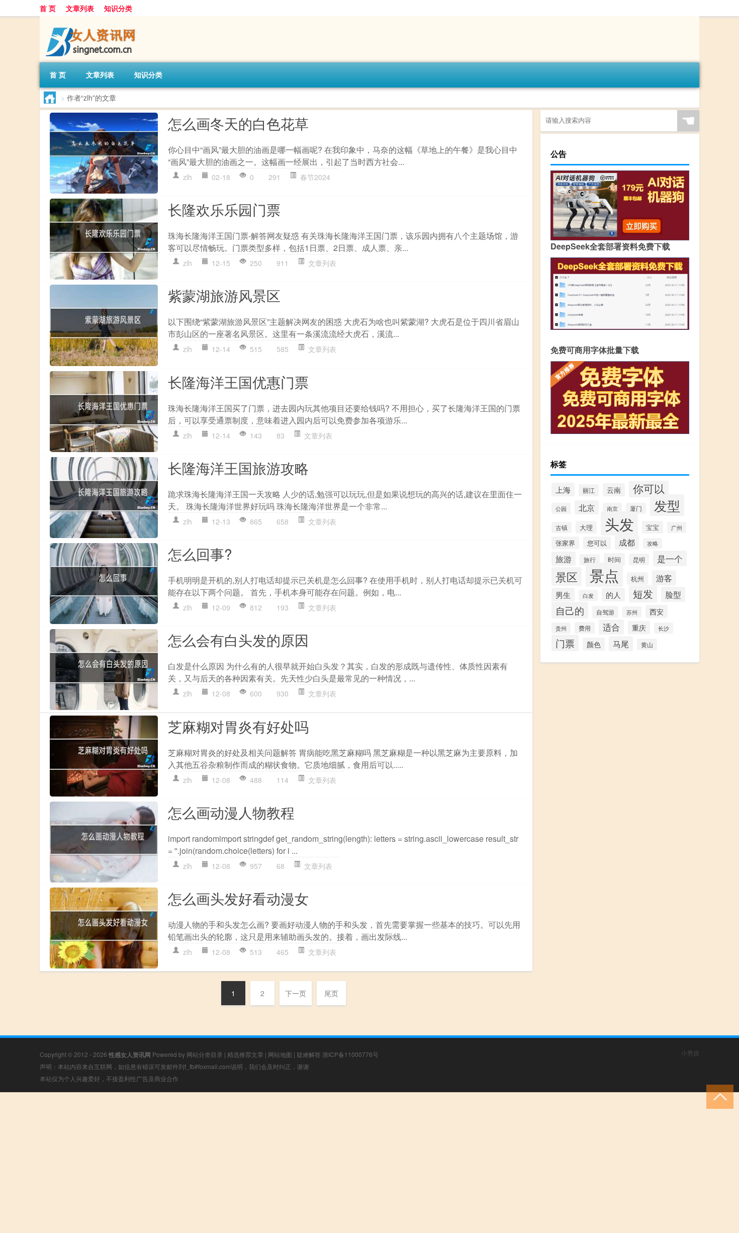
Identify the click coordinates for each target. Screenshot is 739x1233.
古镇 (562, 527)
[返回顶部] (717, 1096)
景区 (567, 576)
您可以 (597, 543)
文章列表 (80, 8)
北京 (587, 507)
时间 (614, 559)
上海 (563, 489)
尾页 (331, 993)
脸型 (673, 594)
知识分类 (118, 8)
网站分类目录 (205, 1054)
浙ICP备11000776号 (350, 1054)
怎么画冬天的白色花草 (238, 123)
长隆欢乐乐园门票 (224, 209)
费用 (585, 628)
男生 (563, 594)
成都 (627, 542)
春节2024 (315, 177)
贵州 (561, 628)
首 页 (48, 8)
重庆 (639, 628)
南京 (612, 508)
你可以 (649, 488)
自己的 (570, 610)
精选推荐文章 (245, 1054)
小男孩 (690, 1052)
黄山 (647, 644)
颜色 (594, 644)
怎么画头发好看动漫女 (238, 898)
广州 (676, 527)
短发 (643, 594)
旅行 (590, 560)
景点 (604, 574)
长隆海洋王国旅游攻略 (238, 468)
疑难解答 (309, 1054)
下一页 (295, 993)
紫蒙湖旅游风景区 (224, 295)
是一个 (670, 558)
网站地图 (280, 1054)
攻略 (652, 543)
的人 (613, 594)
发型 (667, 505)
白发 (588, 595)
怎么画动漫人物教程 (231, 812)
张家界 (565, 543)
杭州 (637, 578)
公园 (561, 508)
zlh (187, 177)
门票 (565, 643)
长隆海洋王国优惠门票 (238, 382)
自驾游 (605, 611)
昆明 (639, 559)
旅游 (564, 558)
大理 (586, 527)
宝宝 (652, 527)
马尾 (621, 644)
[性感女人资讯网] (92, 20)
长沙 (663, 628)
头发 (619, 523)
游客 (664, 578)
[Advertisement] (301, 1162)
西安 (657, 611)
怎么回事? (200, 554)
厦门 (636, 508)
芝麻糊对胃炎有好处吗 (238, 726)
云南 (614, 490)
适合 (611, 627)
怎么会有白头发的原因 (238, 640)
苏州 (631, 612)
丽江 (589, 490)
